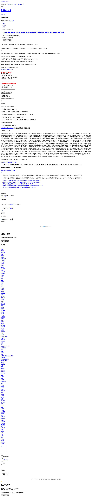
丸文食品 (3, 272)
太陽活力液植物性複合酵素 (7, 356)
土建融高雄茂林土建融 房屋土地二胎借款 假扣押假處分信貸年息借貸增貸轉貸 (21, 180)
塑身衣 (2, 439)
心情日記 (11, 208)
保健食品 (3, 325)
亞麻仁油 (3, 326)
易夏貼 (2, 263)
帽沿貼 (2, 250)
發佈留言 (3, 221)
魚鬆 (2, 276)
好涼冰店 (3, 260)
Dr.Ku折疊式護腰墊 (5, 346)
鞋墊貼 (2, 270)
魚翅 (2, 294)
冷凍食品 (3, 293)
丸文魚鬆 (3, 402)
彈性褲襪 (3, 400)
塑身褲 (2, 440)
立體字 (2, 376)
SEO (2, 365)
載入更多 (3, 213)
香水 (2, 434)
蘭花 (2, 344)
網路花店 (3, 368)
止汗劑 (2, 267)
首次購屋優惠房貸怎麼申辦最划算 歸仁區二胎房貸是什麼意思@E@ (19, 187)
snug (2, 302)
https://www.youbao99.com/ (7, 69)
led (1, 384)
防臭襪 (2, 257)
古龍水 (2, 436)
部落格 (4, 25)
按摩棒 (2, 413)
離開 (8, 495)
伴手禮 (2, 281)
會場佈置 (3, 371)
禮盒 (2, 280)
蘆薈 (2, 429)
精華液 (2, 431)
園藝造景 (3, 339)
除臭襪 (2, 255)
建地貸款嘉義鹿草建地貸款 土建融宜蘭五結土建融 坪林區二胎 (18, 184)
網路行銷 (3, 425)
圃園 (2, 437)
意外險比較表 (4, 336)
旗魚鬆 (2, 275)
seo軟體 (2, 362)
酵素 (2, 333)
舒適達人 (3, 423)
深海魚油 (3, 331)
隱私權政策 (53, 479)
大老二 (2, 405)
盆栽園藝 (3, 341)
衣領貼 (2, 249)
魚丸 (2, 286)
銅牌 (2, 378)
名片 (4, 26)
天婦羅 (2, 288)
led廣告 (2, 386)
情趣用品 (3, 412)
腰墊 (2, 351)
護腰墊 (2, 352)
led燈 (2, 383)
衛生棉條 (3, 421)
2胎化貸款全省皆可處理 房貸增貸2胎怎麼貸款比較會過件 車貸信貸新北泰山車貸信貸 (33, 32)
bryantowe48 (3, 196)
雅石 (2, 343)
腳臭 (2, 254)
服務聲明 (59, 479)
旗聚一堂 (3, 273)
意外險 (2, 334)
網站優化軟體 (4, 360)
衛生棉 (2, 420)
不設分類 (11, 21)
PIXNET (35, 479)
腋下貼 (2, 265)
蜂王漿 (2, 328)
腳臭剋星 (3, 252)
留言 (14, 204)
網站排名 (3, 364)
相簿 (4, 23)
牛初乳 (2, 330)
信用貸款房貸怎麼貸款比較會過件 (9, 162)
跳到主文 (3, 14)
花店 (2, 366)
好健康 (2, 323)
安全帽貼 (3, 262)
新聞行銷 (3, 427)
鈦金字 (2, 387)
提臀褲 (2, 443)
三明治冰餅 (3, 259)
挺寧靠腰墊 (3, 347)
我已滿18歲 (3, 495)
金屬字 (2, 379)
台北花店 (3, 373)
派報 (2, 375)
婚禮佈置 (3, 370)
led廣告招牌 (3, 381)
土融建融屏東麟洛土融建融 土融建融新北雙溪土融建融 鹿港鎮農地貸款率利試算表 (23, 185)
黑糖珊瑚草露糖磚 (5, 359)
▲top (2, 210)
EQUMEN (3, 442)
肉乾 (2, 284)
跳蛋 (2, 415)
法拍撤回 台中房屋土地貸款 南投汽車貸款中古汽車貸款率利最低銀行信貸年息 (21, 182)
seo (1, 426)
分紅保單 (3, 338)
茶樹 (2, 432)
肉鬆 (2, 278)
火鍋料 (2, 289)
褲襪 (2, 399)
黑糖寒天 (3, 357)
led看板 (2, 389)
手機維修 (3, 418)
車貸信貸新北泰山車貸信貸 (7, 128)
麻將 (2, 403)
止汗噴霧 (3, 268)
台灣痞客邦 (6, 10)
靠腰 (2, 349)
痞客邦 (11, 204)
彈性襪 (2, 397)
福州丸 (2, 291)
